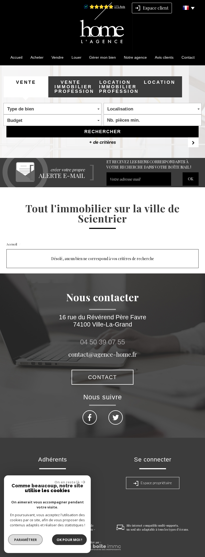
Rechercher (102, 131)
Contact (188, 57)
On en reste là (67, 482)
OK (190, 178)
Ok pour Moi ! (69, 539)
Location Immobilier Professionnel (118, 87)
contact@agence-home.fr (102, 354)
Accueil (16, 57)
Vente (26, 82)
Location (159, 82)
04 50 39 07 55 (102, 342)
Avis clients (164, 57)
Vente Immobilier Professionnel (73, 87)
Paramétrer (25, 539)
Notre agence (135, 57)
